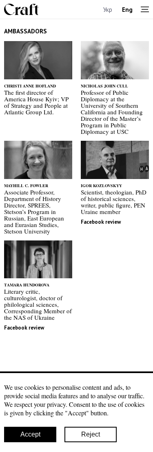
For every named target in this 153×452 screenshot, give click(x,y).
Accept (30, 434)
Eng (127, 9)
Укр (107, 9)
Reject (90, 434)
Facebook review (101, 221)
